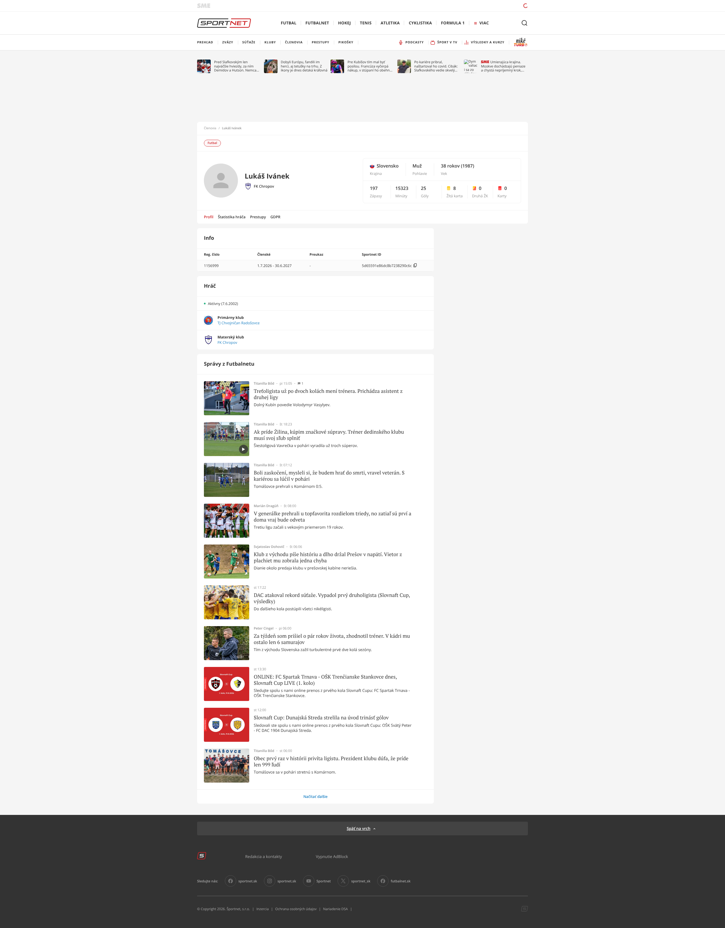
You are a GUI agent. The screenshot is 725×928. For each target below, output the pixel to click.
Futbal (289, 23)
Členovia (210, 128)
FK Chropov (264, 186)
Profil (209, 216)
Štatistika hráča (232, 216)
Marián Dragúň (266, 506)
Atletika (390, 23)
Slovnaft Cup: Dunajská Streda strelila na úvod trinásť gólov (321, 718)
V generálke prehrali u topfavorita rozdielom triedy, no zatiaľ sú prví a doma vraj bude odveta (332, 516)
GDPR (275, 216)
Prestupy (258, 216)
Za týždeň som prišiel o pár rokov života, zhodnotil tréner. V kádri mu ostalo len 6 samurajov (332, 639)
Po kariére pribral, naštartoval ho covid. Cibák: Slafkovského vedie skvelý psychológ (436, 66)
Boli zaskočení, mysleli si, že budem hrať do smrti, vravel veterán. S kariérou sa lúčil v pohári (329, 476)
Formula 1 (453, 23)
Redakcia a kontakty (263, 856)
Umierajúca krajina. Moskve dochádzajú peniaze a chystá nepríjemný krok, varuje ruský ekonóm (503, 66)
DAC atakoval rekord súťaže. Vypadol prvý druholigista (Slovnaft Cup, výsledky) (332, 598)
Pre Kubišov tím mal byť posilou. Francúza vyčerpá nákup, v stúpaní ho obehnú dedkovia (369, 66)
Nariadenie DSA (335, 908)
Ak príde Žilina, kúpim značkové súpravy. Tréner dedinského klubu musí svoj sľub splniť (329, 435)
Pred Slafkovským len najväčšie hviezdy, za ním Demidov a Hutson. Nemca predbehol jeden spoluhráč (235, 66)
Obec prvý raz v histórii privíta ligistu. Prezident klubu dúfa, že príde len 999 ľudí (331, 761)
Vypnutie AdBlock (332, 856)
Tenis (366, 23)
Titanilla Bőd (264, 383)
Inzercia (262, 908)
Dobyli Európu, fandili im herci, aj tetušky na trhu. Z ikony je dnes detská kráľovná (304, 66)
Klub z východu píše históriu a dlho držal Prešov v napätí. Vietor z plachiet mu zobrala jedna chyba (328, 557)
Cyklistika (420, 23)
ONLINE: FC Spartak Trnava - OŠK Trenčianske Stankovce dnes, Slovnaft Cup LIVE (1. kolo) (325, 680)
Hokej (344, 23)
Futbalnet (317, 23)
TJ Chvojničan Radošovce (239, 323)
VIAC (484, 23)
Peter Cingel (264, 628)
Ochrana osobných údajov (296, 908)
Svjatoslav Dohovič (269, 546)
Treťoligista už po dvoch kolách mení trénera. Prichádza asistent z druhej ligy (328, 394)
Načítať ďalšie (315, 796)
